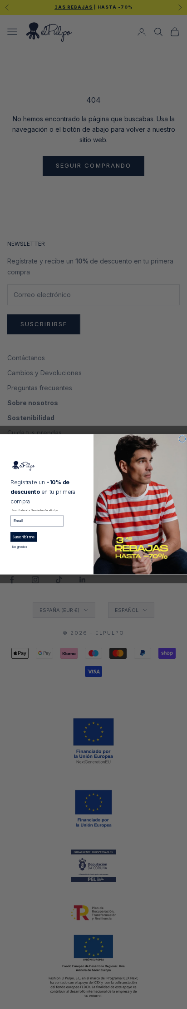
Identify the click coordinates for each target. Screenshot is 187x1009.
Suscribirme (24, 537)
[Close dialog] (182, 439)
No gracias (19, 547)
